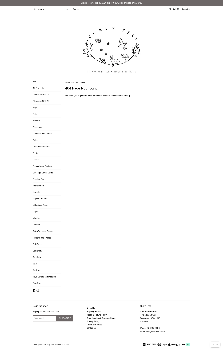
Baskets (36, 120)
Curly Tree (50, 345)
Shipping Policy (94, 311)
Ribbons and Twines (42, 238)
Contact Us (91, 328)
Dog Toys (37, 283)
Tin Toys (36, 270)
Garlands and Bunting (42, 166)
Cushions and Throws (42, 133)
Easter (36, 153)
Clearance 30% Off (41, 94)
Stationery (37, 251)
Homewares (38, 186)
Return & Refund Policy (97, 315)
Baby (35, 114)
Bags (35, 107)
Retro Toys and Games (43, 231)
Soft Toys (37, 244)
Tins (35, 264)
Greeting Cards (39, 179)
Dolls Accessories (41, 146)
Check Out (186, 9)
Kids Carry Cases (40, 205)
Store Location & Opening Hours (101, 318)
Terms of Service (94, 325)
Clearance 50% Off (41, 101)
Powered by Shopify (62, 345)
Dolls (35, 140)
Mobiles (36, 218)
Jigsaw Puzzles (40, 199)
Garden (36, 159)
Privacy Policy (93, 321)
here (108, 96)
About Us (91, 308)
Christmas (37, 127)
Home (35, 81)
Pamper (36, 224)
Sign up (76, 9)
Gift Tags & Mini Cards (43, 173)
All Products (38, 88)
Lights (35, 211)
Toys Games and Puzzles (44, 277)
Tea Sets (37, 257)
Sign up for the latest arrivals (46, 311)
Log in (67, 9)
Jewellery (37, 192)
